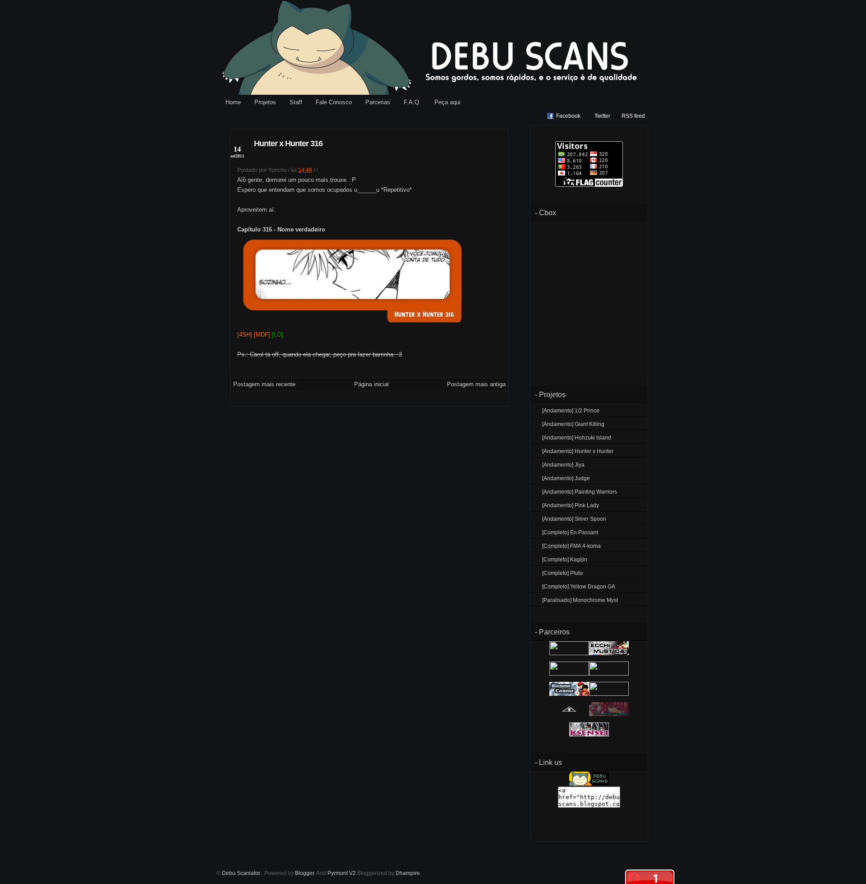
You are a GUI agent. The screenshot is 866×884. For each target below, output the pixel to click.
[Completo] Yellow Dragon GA (578, 586)
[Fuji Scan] (609, 674)
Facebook (568, 116)
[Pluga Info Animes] (569, 714)
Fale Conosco (334, 102)
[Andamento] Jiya (563, 465)
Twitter (602, 116)
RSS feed (633, 116)
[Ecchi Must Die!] (609, 653)
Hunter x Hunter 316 (288, 143)
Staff (296, 102)
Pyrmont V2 (341, 873)
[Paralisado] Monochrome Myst (580, 600)
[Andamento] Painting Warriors (579, 492)
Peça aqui (447, 102)
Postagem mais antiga (476, 384)
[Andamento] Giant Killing (573, 424)
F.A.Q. (412, 102)
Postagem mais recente (264, 384)
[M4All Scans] (569, 674)
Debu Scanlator (242, 873)
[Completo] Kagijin (564, 559)
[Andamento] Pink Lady (570, 505)
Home (233, 102)
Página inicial (371, 384)
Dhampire (408, 873)
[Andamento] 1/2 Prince (570, 410)
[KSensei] (589, 734)
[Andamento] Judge (566, 478)
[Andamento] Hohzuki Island (576, 438)
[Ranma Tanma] (569, 694)
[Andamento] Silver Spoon (574, 519)
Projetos (265, 102)
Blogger (304, 873)
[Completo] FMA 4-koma (571, 546)
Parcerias (377, 102)
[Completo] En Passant (570, 532)
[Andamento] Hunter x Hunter (577, 451)
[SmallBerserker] (569, 653)
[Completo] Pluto (562, 573)
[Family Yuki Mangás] (609, 714)
